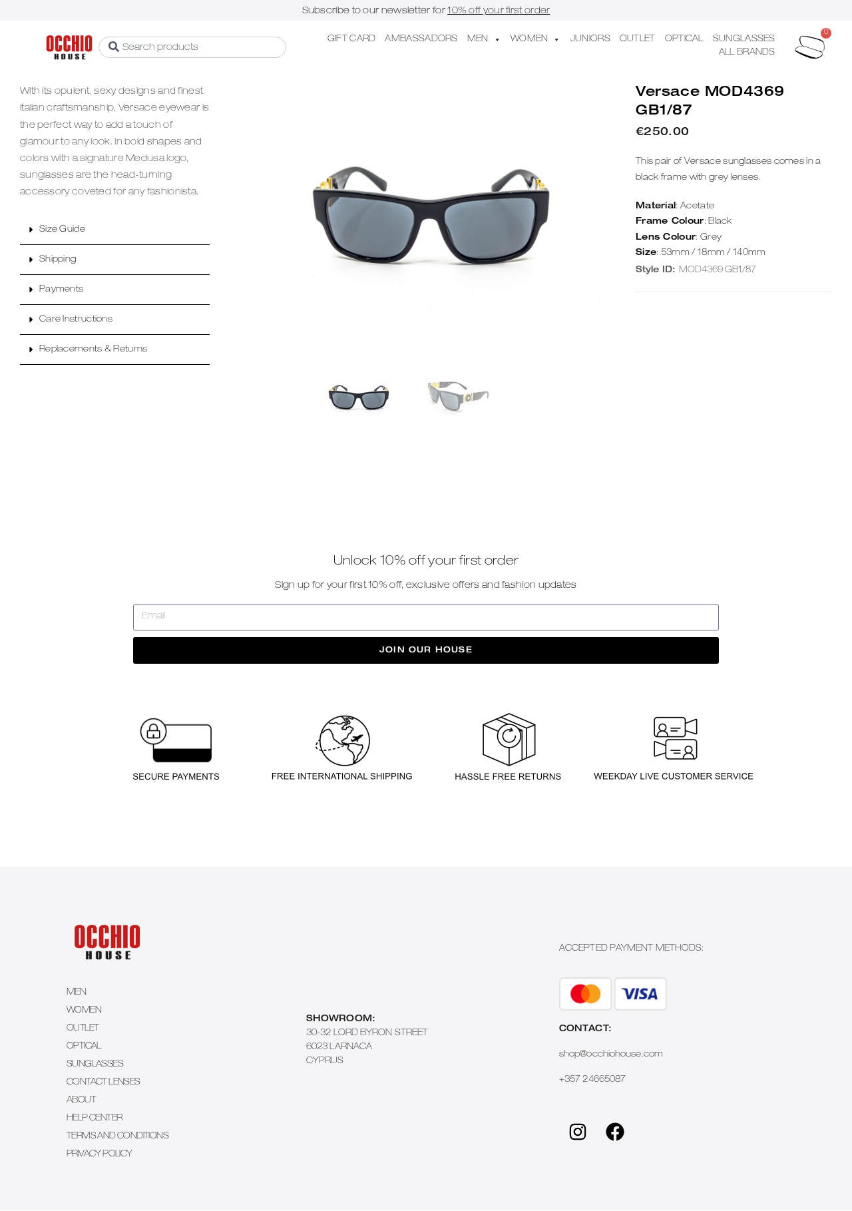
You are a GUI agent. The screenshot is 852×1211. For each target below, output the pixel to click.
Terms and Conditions (117, 1136)
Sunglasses (95, 1065)
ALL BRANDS (747, 53)
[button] (115, 230)
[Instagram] (577, 1131)
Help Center (94, 1118)
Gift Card (351, 39)
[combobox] (192, 47)
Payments (61, 290)
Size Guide (62, 230)
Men (76, 993)
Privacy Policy (99, 1154)
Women (84, 1011)
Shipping (57, 260)
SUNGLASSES (744, 39)
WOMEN (529, 39)
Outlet (83, 1029)
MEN (478, 39)
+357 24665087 (592, 1080)
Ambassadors (421, 39)
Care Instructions (75, 320)
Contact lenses (103, 1083)
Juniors (590, 39)
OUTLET (638, 39)
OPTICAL (684, 39)
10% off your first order (498, 11)
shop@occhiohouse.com (611, 1055)
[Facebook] (615, 1131)
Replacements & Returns (93, 350)
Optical (84, 1047)
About (81, 1100)
